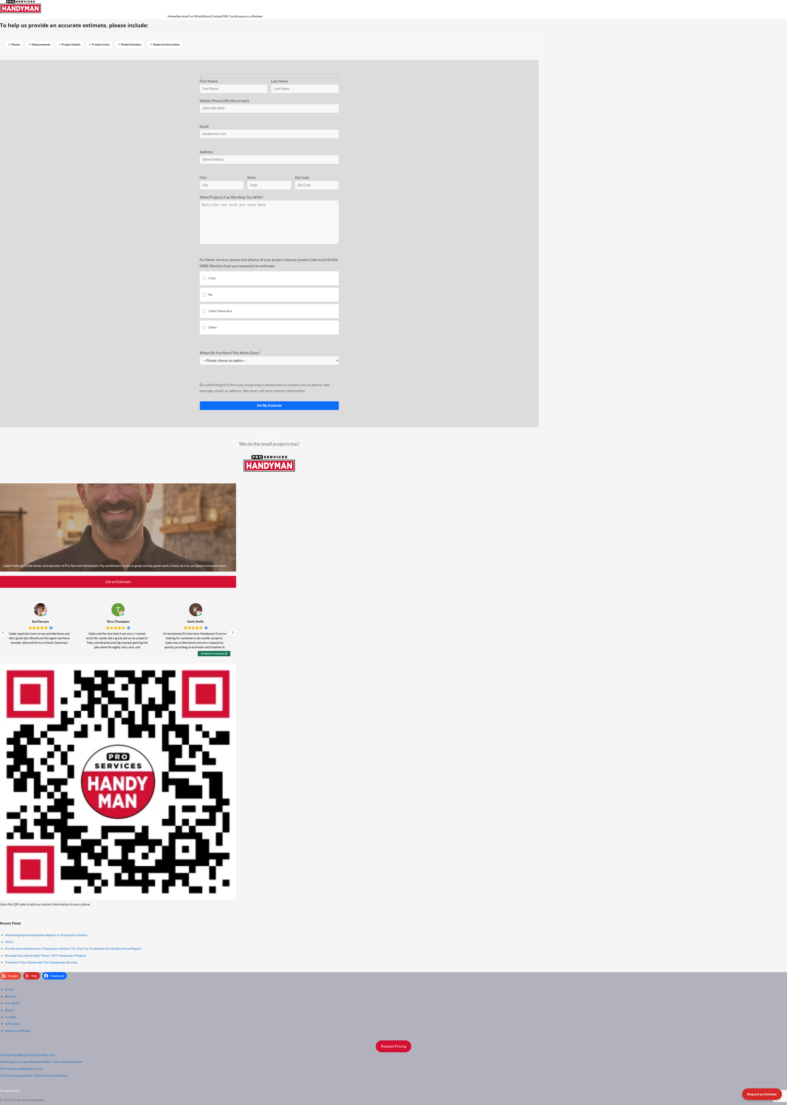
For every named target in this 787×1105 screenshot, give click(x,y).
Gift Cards (230, 16)
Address (206, 152)
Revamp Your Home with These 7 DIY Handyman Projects (45, 955)
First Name (209, 81)
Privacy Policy (10, 1090)
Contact (217, 16)
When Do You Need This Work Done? (230, 352)
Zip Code (302, 177)
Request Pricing (393, 1046)
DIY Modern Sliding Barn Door (21, 1069)
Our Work (195, 16)
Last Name (279, 81)
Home (172, 16)
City (203, 177)
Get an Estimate (118, 581)
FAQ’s (9, 942)
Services (182, 16)
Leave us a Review (249, 16)
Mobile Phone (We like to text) (224, 100)
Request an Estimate (762, 1094)
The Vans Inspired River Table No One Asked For (34, 1075)
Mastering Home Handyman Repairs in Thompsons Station (46, 935)
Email (204, 126)
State (251, 177)
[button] (233, 632)
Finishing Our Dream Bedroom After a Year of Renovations (41, 1062)
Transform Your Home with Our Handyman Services (41, 962)
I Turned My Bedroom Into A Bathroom (27, 1055)
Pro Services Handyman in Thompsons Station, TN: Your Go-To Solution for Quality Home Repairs (73, 948)
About (206, 16)
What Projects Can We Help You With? (231, 197)
